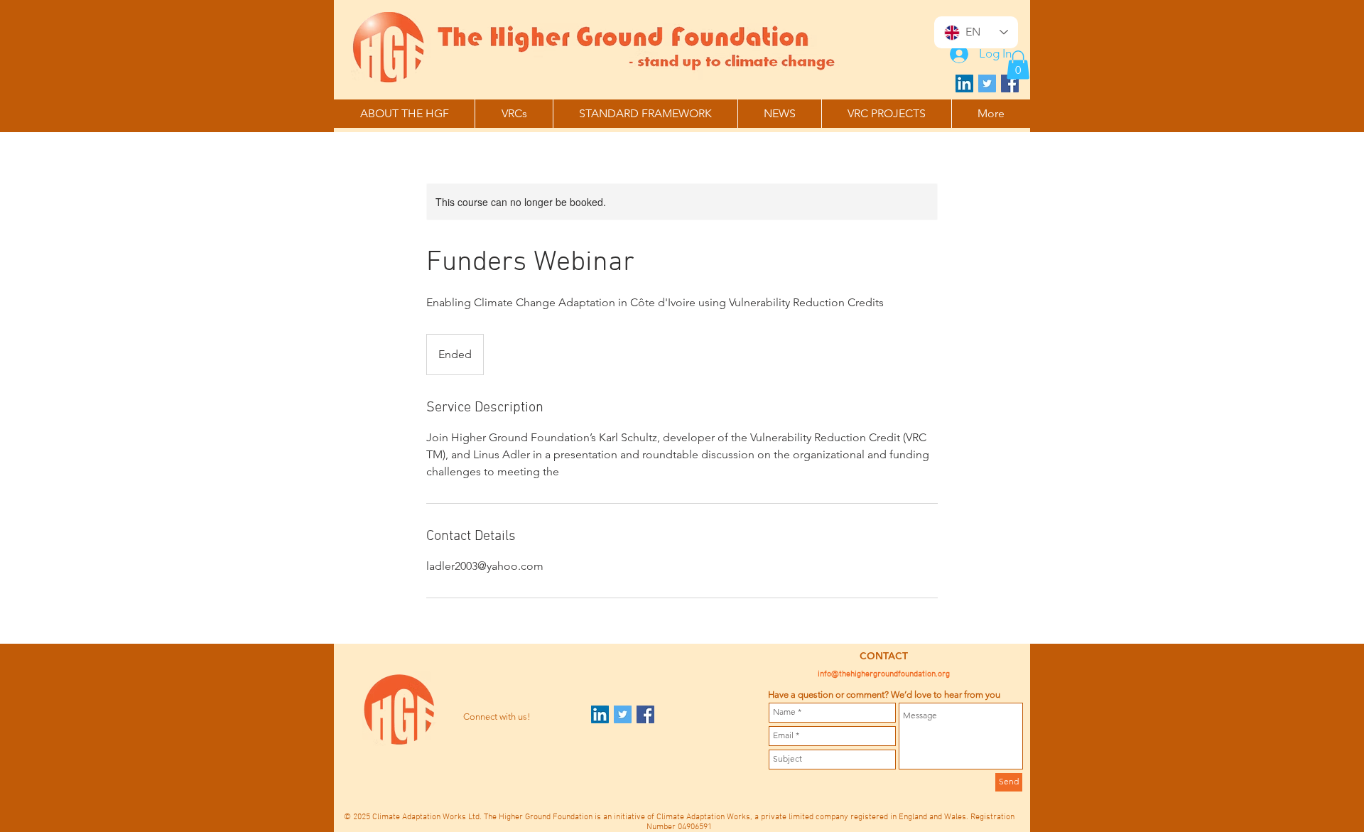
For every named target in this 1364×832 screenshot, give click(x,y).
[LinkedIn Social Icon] (964, 83)
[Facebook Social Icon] (1010, 83)
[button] (1018, 65)
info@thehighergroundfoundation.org (884, 674)
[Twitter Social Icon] (987, 83)
